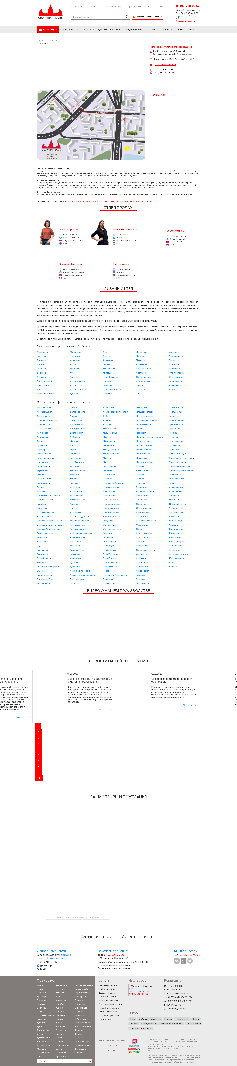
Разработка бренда (109, 1008)
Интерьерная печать (44, 1054)
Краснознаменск (78, 389)
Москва (106, 364)
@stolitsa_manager (71, 237)
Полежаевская (143, 424)
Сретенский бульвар (146, 550)
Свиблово (141, 504)
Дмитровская (76, 420)
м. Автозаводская (71, 201)
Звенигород (76, 356)
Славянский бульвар (146, 520)
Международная (111, 449)
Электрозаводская (178, 554)
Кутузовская (76, 566)
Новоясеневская (111, 512)
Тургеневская (176, 441)
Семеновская (142, 512)
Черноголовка (176, 356)
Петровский (142, 352)
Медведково (109, 445)
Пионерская (109, 583)
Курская (74, 562)
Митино (106, 462)
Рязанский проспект (146, 491)
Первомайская (110, 566)
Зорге (73, 449)
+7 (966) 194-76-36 (164, 72)
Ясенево (173, 566)
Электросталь (176, 377)
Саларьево (141, 499)
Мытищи (107, 373)
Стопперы (80, 1004)
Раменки (140, 466)
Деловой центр (77, 412)
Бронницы (42, 360)
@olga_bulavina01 (178, 239)
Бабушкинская (44, 453)
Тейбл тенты (81, 1019)
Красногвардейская (79, 516)
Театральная (142, 583)
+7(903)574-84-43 (178, 236)
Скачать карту (158, 94)
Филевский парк (177, 478)
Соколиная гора (144, 533)
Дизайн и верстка (108, 993)
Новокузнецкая (110, 499)
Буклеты (41, 1000)
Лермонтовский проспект (82, 575)
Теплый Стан (175, 412)
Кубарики (60, 1007)
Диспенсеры (43, 1037)
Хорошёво (174, 495)
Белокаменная (44, 478)
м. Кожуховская (132, 201)
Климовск (74, 368)
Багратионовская (45, 458)
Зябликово (75, 453)
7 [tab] (38, 760)
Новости (133, 1023)
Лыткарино (108, 360)
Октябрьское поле (112, 529)
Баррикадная (43, 466)
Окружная (108, 520)
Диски (40, 1026)
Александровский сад (48, 420)
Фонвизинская (176, 487)
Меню (59, 1022)
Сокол (139, 529)
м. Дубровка (119, 201)
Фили (171, 483)
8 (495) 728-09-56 (188, 6)
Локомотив (108, 407)
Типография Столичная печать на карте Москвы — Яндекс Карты (77, 917)
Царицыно (174, 499)
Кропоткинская (77, 537)
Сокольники (142, 537)
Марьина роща (110, 432)
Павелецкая (109, 545)
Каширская (75, 478)
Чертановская (176, 512)
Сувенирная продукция (110, 1004)
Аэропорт (42, 449)
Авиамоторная (44, 407)
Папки (59, 1037)
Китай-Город (76, 487)
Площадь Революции (146, 420)
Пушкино (140, 360)
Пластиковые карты (62, 1047)
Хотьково (174, 352)
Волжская (41, 571)
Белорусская (43, 483)
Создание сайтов (107, 996)
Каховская (75, 474)
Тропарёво (174, 428)
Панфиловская (110, 550)
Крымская (75, 545)
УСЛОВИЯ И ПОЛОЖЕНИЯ (112, 1046)
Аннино (40, 441)
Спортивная (142, 545)
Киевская (74, 483)
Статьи (195, 1019)
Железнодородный (46, 393)
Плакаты (60, 1041)
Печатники (108, 579)
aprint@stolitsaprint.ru (125, 275)
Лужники (107, 420)
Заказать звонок (111, 951)
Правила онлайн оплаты (171, 1023)
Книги (58, 996)
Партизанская (110, 562)
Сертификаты (82, 992)
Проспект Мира (143, 449)
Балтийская (42, 462)
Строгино (141, 558)
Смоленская (142, 525)
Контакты (192, 29)
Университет (175, 474)
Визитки (41, 1004)
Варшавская (43, 541)
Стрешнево (141, 554)
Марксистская (110, 428)
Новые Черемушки (112, 516)
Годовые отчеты (45, 1015)
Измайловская (77, 462)
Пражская (141, 432)
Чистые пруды (176, 520)
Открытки (61, 1030)
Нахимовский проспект (114, 483)
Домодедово (43, 385)
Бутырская (42, 537)
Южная (172, 562)
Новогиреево (109, 491)
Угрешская (174, 449)
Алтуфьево (42, 432)
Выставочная (43, 583)
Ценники (79, 1037)
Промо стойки (82, 989)
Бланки (40, 989)
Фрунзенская (175, 491)
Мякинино (107, 470)
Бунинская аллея (45, 533)
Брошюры (42, 996)
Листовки (60, 1011)
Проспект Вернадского (147, 445)
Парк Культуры (110, 554)
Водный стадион (45, 558)
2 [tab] (38, 732)
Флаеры (79, 1030)
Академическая (44, 416)
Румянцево (141, 487)
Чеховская (174, 516)
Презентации (62, 1056)
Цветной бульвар (177, 504)
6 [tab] (38, 755)
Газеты (40, 1011)
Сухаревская (142, 566)
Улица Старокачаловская (181, 470)
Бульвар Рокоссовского (48, 529)
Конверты (61, 1000)
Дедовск (41, 373)
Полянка (140, 428)
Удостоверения (83, 1026)
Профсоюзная (143, 453)
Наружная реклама (108, 1000)
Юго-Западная (176, 558)
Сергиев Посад (143, 368)
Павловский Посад (112, 389)
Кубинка (74, 393)
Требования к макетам (138, 6)
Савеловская (142, 495)
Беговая (41, 474)
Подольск (141, 356)
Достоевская (76, 432)
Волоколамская (44, 575)
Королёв (74, 377)
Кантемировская (78, 470)
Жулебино (75, 441)
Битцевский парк (45, 499)
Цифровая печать (108, 989)
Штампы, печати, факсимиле (83, 1047)
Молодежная (109, 466)
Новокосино (109, 495)
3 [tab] (38, 737)
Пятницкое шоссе (145, 462)
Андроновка (43, 437)
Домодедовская (78, 428)
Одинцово (108, 385)
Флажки (79, 1034)
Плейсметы (61, 1052)
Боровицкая (43, 508)
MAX (65, 243)
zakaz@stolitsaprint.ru (188, 10)
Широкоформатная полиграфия (109, 1017)
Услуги (152, 29)
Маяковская (109, 441)
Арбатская (42, 445)
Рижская (140, 474)
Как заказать (77, 6)
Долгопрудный (44, 381)
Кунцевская (75, 558)
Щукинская (174, 550)
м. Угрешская (146, 201)
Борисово (41, 504)
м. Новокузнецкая (88, 201)
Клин (72, 373)
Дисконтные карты (43, 1032)
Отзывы (160, 6)
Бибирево (41, 491)
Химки (139, 393)
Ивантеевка (76, 360)
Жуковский (75, 352)
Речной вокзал (143, 470)
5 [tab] (38, 749)
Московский (109, 368)
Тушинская (174, 445)
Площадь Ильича (144, 416)
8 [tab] (38, 766)
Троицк (139, 385)
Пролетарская (143, 441)
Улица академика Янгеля (181, 458)
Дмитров (41, 377)
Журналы (41, 1049)
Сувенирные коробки (81, 1009)
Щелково (174, 364)
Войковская (42, 562)
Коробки (60, 1004)
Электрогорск (176, 373)
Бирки (40, 985)
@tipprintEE (121, 237)
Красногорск (76, 385)
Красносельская (78, 525)
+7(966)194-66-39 (71, 269)
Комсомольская (77, 499)
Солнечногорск (144, 377)
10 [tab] (39, 778)
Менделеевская (111, 453)
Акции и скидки (193, 1023)
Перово (107, 571)
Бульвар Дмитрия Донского (50, 525)
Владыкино (42, 554)
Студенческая (143, 562)
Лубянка (107, 416)
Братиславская (44, 516)
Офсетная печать (108, 985)
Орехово (107, 533)
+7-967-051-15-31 (70, 235)
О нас (132, 1019)
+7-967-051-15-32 (123, 235)
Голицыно (41, 368)
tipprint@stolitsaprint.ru (126, 240)
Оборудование (148, 1023)
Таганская (141, 575)
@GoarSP (120, 272)
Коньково (74, 504)
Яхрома (173, 389)
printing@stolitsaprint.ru (180, 242)
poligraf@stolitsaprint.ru (73, 240)
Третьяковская (176, 424)
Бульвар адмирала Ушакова (50, 520)
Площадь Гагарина (145, 412)
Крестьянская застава (81, 533)
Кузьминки (75, 554)
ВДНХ (40, 545)
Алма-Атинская (44, 428)
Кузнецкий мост (77, 550)
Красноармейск (77, 381)
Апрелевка (42, 352)
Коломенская (76, 495)
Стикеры (79, 1000)
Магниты (60, 1019)
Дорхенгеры (43, 1045)
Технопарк (174, 416)
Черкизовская (176, 508)
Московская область (185, 21)
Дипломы (41, 1022)
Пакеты (60, 1034)
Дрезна (40, 389)
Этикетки (79, 1052)
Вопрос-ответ (182, 1019)
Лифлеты (60, 1015)
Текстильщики (176, 407)
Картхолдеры (63, 989)
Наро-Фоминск (110, 377)
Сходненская (142, 571)
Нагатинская (109, 474)
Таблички (79, 1015)
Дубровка (75, 437)
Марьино (107, 437)
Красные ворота (78, 529)
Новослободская (111, 504)
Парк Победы (110, 558)
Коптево (74, 508)
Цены (180, 29)
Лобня (106, 352)
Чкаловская (175, 525)
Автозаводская (44, 412)
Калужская (75, 466)
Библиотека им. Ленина (48, 495)
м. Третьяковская (105, 201)
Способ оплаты (113, 6)
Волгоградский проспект (49, 566)
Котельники (75, 512)
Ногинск (107, 381)
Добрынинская (77, 424)
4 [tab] (38, 743)
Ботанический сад (46, 512)
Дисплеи (41, 1041)
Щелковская (175, 545)
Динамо (73, 416)
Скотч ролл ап (82, 996)
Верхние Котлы (44, 550)
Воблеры (41, 1007)
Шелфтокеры (82, 1041)
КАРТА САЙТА (111, 1050)
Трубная (173, 432)
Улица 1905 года (177, 453)
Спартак (140, 541)
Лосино (106, 356)
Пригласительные (83, 985)
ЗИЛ (72, 445)
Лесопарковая (77, 579)
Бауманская (42, 470)
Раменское (141, 364)
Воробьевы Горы (45, 579)
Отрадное (108, 537)
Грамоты (41, 1019)
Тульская (173, 437)
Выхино (73, 407)
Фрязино (140, 389)
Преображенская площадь (149, 437)
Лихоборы (75, 583)
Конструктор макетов (140, 1028)
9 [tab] (38, 772)
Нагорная (107, 478)
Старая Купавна (144, 381)
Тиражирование (82, 1022)
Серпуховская (143, 516)
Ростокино (141, 483)
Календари (61, 985)
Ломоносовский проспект (115, 412)
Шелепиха (174, 533)
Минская (107, 458)
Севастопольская (145, 508)
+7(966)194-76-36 (124, 269)
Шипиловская (176, 537)
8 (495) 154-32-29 (164, 69)
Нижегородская (111, 487)
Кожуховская (76, 491)
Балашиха (41, 356)
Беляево (41, 487)
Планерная (141, 407)
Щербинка (174, 368)
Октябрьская (109, 525)
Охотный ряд (109, 541)
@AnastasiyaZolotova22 (73, 272)
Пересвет (108, 393)
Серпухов (141, 373)
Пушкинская (142, 458)
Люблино (107, 424)
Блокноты (42, 992)
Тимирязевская (176, 420)
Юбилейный (175, 385)
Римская (140, 478)
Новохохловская (111, 508)
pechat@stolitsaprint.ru (72, 275)
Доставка (94, 6)
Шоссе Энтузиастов (179, 541)
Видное (40, 364)
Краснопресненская (79, 520)
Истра (73, 364)
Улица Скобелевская (179, 466)
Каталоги (60, 992)
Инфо (166, 29)
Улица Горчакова (177, 462)
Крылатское (76, 541)
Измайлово (75, 458)
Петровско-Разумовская (115, 575)
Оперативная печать (109, 1011)
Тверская (140, 579)
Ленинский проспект (80, 571)
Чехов (172, 360)
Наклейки (60, 1026)
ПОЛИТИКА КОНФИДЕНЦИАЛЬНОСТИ (112, 1041)
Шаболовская (176, 529)
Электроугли (175, 381)
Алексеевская (44, 424)
